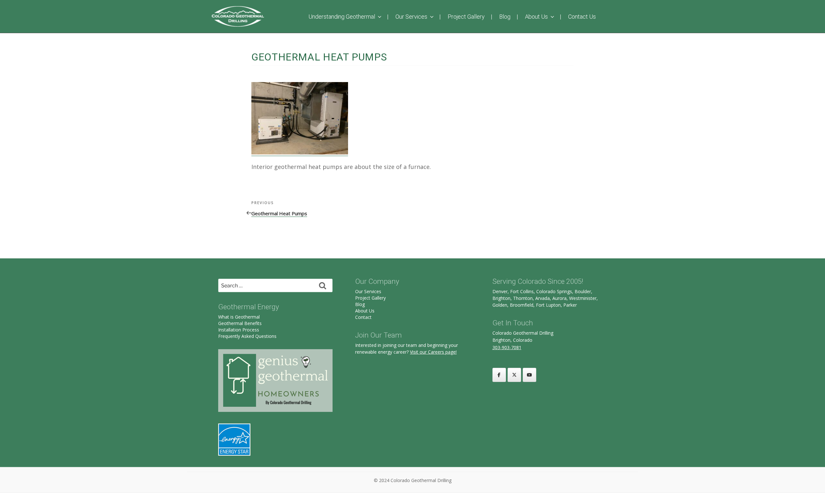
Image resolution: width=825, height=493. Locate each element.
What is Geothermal (239, 317)
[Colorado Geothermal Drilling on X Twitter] (514, 375)
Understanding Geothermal (341, 16)
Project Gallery (466, 16)
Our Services (411, 16)
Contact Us (582, 16)
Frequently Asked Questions (247, 336)
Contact (363, 317)
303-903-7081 (506, 347)
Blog (504, 16)
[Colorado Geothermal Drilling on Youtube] (529, 375)
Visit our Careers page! (433, 352)
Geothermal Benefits (240, 323)
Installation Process (238, 330)
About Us (536, 16)
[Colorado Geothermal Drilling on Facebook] (499, 375)
